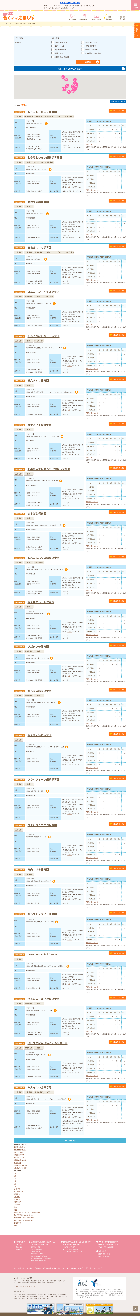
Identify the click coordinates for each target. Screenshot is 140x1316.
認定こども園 (18, 1152)
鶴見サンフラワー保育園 (42, 914)
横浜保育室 (17, 1163)
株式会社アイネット (103, 1291)
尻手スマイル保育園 (39, 425)
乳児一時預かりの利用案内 (71, 1249)
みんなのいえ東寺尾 (40, 1087)
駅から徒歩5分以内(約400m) (23, 1215)
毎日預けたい (109, 18)
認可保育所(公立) (20, 1147)
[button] (69, 92)
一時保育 (17, 1199)
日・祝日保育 (18, 1191)
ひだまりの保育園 (38, 646)
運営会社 (88, 1268)
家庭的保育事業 (19, 1157)
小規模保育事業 (19, 1155)
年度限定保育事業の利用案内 (39, 1256)
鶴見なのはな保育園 (40, 691)
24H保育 (17, 1197)
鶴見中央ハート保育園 (41, 602)
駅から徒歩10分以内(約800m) (24, 1217)
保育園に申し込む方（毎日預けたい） (44, 1242)
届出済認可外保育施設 (21, 1165)
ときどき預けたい (123, 18)
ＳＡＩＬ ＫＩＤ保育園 (42, 112)
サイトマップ (98, 1268)
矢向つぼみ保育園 (38, 869)
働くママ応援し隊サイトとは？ (23, 1268)
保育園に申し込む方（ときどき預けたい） (77, 1242)
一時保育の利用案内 (69, 1247)
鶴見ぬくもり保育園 (40, 735)
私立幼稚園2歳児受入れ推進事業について (43, 1258)
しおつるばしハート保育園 (44, 336)
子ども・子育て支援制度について (108, 1247)
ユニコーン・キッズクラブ (43, 292)
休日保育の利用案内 (37, 1254)
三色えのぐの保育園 (40, 247)
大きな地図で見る (117, 101)
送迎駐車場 (17, 1223)
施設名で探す (20, 1249)
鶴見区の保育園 (20, 23)
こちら (69, 141)
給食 (15, 1210)
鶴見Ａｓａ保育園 (38, 380)
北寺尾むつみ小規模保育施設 (45, 157)
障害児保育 (17, 1202)
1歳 (15, 1176)
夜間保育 (17, 1194)
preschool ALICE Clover (42, 954)
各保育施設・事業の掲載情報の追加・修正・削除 (49, 1268)
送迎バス (17, 1225)
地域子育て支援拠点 (104, 1256)
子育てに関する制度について (108, 1242)
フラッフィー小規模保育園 (43, 779)
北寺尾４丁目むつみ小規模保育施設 (49, 469)
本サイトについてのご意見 (75, 1268)
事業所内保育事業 (20, 1160)
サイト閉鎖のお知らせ (70, 2)
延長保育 (17, 1204)
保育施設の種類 (35, 1247)
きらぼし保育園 (37, 513)
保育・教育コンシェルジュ (39, 1261)
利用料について (35, 1251)
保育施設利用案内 (36, 1249)
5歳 (15, 1186)
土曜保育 (17, 1189)
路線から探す (20, 1247)
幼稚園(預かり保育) (20, 1168)
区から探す (72, 19)
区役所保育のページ (104, 1254)
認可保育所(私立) (20, 1150)
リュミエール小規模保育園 (44, 999)
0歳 (15, 1173)
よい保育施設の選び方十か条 (39, 1245)
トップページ (11, 23)
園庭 (15, 1207)
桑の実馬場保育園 (38, 202)
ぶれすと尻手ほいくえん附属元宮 (48, 1043)
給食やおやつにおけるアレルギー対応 (27, 1212)
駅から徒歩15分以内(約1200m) (24, 1220)
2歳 (15, 1178)
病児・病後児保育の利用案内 (71, 1245)
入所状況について (92, 144)
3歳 (15, 1181)
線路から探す (84, 19)
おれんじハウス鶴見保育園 (44, 558)
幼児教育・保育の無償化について (108, 1245)
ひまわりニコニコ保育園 (42, 825)
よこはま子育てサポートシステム (73, 1251)
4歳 (15, 1184)
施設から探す (96, 19)
